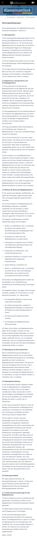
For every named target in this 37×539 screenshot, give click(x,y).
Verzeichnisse (11, 17)
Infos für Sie (20, 17)
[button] (2, 2)
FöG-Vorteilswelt (30, 17)
